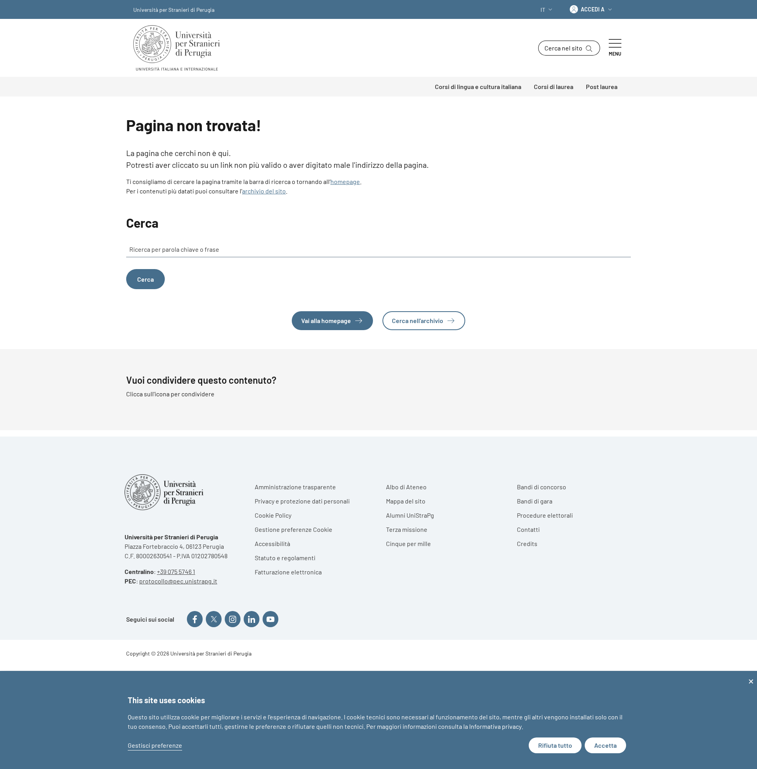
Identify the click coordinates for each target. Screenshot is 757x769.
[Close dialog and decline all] (751, 676)
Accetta (605, 745)
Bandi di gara (534, 501)
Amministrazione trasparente (295, 486)
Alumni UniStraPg (410, 515)
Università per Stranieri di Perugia (173, 9)
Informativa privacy (495, 726)
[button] (547, 10)
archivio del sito (264, 191)
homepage (345, 181)
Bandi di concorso (541, 486)
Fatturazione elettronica (288, 572)
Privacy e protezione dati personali (302, 501)
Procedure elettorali (545, 515)
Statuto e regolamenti (285, 557)
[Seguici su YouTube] (270, 619)
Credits (527, 543)
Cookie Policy (273, 515)
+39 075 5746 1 (176, 571)
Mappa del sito (405, 501)
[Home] (179, 48)
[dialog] (378, 720)
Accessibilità (272, 543)
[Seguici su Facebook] (195, 619)
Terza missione (406, 529)
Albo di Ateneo (406, 486)
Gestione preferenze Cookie (293, 529)
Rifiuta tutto (555, 745)
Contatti (528, 529)
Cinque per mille (408, 543)
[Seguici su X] (214, 619)
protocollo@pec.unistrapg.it (178, 581)
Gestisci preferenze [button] (155, 745)
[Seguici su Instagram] (233, 619)
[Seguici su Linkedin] (251, 619)
